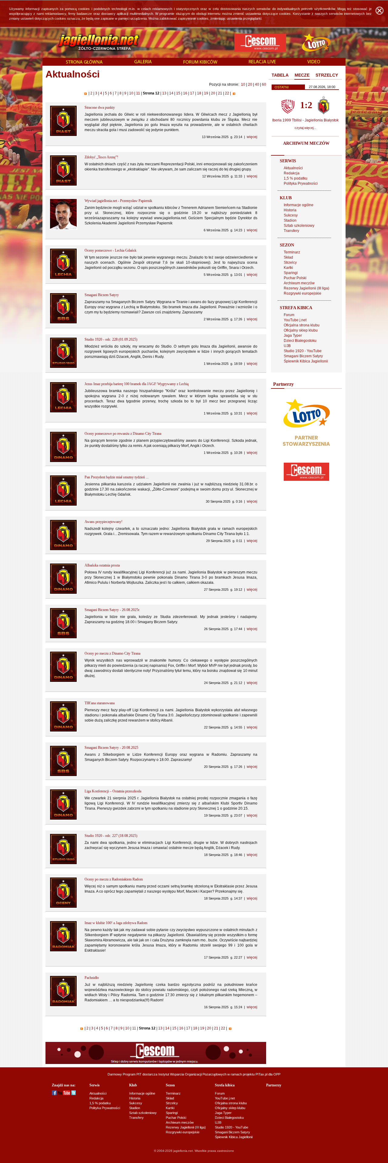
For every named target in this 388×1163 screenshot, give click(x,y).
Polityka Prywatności (301, 183)
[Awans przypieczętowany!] (63, 549)
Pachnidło (92, 978)
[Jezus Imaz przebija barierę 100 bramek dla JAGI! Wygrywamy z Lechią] (63, 412)
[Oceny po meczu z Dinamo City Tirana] (63, 681)
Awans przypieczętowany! (103, 522)
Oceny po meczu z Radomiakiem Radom (114, 879)
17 (192, 93)
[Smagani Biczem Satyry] (63, 323)
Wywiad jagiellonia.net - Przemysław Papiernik (118, 201)
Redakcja (291, 173)
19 (206, 93)
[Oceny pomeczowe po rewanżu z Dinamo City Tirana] (63, 461)
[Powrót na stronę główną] (92, 42)
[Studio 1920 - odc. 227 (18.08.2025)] (63, 863)
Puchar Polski (295, 278)
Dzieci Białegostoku (300, 341)
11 (138, 93)
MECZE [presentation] (302, 75)
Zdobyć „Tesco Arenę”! (101, 157)
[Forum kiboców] (200, 62)
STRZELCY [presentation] (327, 75)
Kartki (288, 268)
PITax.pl (261, 1074)
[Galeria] (143, 62)
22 (227, 93)
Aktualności (293, 168)
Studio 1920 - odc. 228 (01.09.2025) (111, 339)
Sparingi (291, 273)
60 (264, 84)
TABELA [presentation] (280, 75)
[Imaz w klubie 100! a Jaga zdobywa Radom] (63, 951)
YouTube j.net (295, 320)
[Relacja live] (262, 62)
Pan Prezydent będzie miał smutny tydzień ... (117, 477)
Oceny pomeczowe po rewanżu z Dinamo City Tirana (123, 433)
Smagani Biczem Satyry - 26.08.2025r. (112, 610)
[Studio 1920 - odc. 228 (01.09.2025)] (63, 367)
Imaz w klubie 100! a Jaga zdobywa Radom (116, 923)
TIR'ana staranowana (100, 703)
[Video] (313, 62)
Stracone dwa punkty (100, 107)
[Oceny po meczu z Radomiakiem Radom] (63, 907)
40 (257, 84)
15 (178, 93)
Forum (289, 315)
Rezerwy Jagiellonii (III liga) (306, 288)
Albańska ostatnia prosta (102, 565)
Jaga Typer (293, 335)
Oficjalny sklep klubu (301, 330)
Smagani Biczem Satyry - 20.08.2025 (111, 747)
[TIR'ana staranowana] (63, 731)
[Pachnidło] (63, 1005)
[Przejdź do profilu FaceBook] (54, 1094)
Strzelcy (290, 262)
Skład (288, 257)
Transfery (291, 231)
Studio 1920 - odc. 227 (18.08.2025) (111, 836)
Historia (290, 210)
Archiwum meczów (299, 283)
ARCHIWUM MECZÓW (306, 143)
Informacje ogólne (298, 205)
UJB (287, 346)
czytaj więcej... (305, 128)
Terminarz (292, 252)
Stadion (290, 220)
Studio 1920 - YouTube (303, 351)
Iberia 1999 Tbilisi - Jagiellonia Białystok (305, 120)
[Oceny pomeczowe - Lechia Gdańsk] (63, 278)
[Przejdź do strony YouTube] (64, 1094)
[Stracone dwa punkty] (63, 135)
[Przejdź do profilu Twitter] (73, 1094)
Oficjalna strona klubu (301, 325)
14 (171, 93)
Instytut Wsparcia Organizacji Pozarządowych (192, 1074)
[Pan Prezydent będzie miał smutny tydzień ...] (63, 505)
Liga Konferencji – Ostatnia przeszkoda (113, 791)
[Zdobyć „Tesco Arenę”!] (63, 185)
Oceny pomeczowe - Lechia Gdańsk (110, 250)
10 (243, 84)
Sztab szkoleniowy (299, 225)
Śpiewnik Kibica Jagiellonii (306, 361)
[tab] (280, 75)
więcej (252, 137)
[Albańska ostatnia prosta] (63, 593)
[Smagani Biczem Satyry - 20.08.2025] (63, 775)
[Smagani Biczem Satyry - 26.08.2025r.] (63, 638)
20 (250, 84)
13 (164, 93)
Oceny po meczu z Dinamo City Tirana (112, 653)
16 (185, 93)
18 (199, 93)
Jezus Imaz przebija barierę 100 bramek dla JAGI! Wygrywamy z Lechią (137, 384)
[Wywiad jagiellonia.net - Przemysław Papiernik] (63, 228)
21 (220, 93)
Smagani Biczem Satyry (102, 295)
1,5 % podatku (295, 178)
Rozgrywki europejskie (302, 293)
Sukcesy (291, 215)
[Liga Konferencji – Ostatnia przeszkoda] (63, 819)
